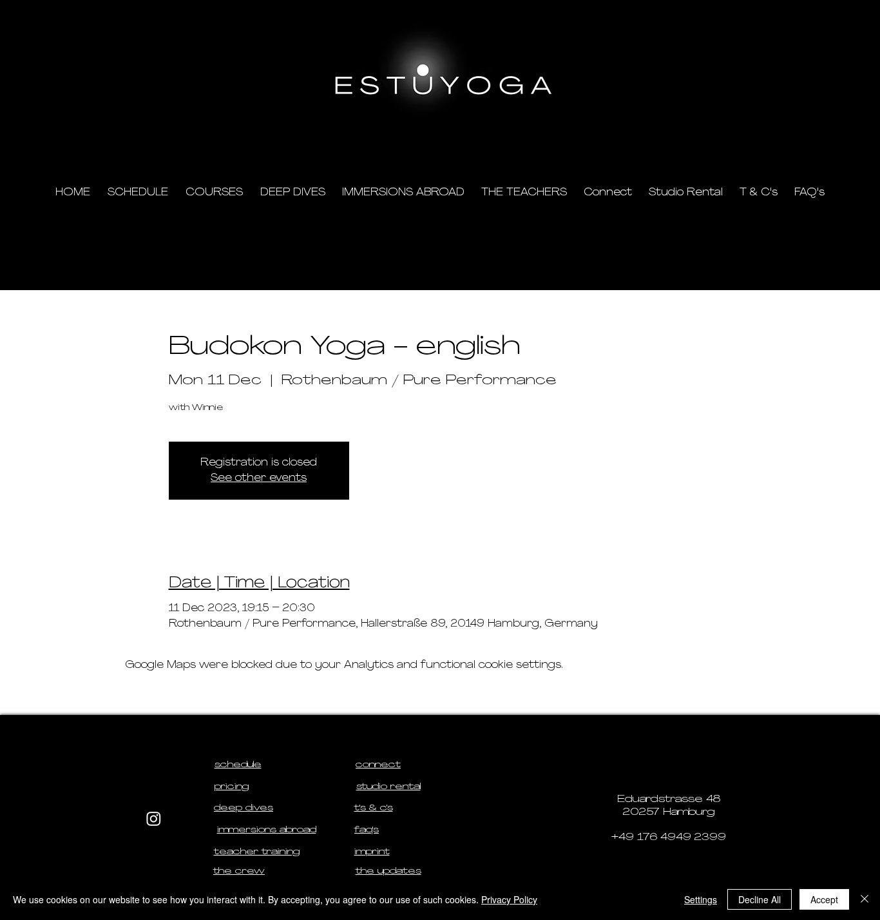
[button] (736, 136)
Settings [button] (700, 899)
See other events (259, 478)
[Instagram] (153, 818)
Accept (824, 899)
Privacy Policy (509, 899)
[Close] (864, 899)
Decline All (759, 899)
